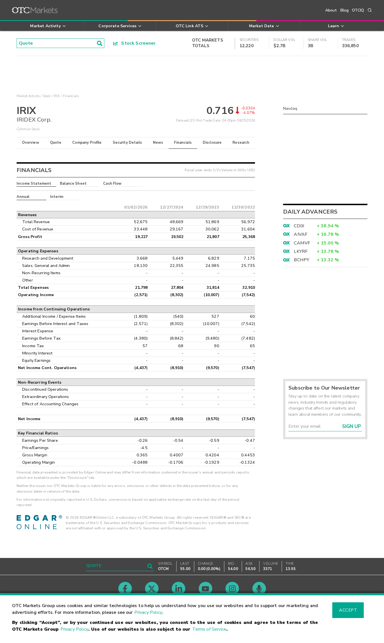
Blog (344, 10)
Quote (56, 142)
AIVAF (300, 234)
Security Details (127, 142)
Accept (348, 610)
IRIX (57, 96)
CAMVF (302, 243)
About (331, 10)
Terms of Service (209, 629)
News (158, 142)
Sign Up (351, 426)
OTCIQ (358, 10)
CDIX (299, 226)
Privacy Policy (148, 612)
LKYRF (301, 251)
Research (240, 142)
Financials (183, 142)
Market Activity (28, 96)
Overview (30, 142)
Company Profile (86, 142)
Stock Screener (137, 43)
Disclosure (212, 142)
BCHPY (301, 260)
